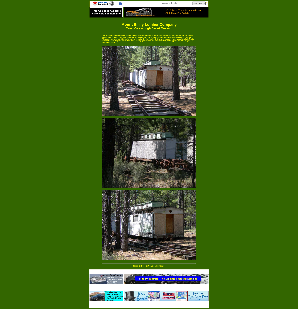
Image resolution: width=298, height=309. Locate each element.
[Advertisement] (149, 271)
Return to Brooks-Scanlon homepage (149, 266)
